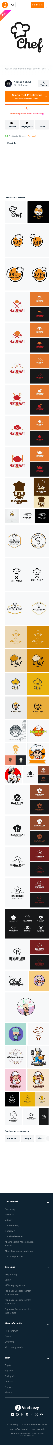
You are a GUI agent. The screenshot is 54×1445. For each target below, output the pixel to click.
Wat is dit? (32, 136)
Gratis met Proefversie (27, 96)
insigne (27, 1330)
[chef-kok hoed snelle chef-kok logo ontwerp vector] (19, 552)
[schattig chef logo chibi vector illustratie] (15, 836)
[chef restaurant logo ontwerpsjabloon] (26, 673)
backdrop (12, 1330)
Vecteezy (9, 1406)
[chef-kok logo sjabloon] (15, 1207)
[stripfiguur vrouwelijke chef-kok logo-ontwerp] (15, 1230)
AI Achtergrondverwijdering (19, 1442)
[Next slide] (42, 1330)
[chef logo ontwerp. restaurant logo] (15, 233)
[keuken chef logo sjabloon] (15, 767)
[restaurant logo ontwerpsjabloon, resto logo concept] (15, 790)
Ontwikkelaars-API (14, 1428)
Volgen (43, 85)
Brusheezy (10, 1400)
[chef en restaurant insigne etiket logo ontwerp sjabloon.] (26, 261)
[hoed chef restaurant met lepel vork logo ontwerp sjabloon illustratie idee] (18, 857)
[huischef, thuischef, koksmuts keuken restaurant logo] (17, 1308)
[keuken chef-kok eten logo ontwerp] (13, 1289)
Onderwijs (10, 1422)
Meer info (11, 141)
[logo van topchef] (12, 536)
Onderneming (12, 1417)
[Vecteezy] (5, 5)
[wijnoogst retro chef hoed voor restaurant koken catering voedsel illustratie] (15, 1184)
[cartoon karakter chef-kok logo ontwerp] (15, 1253)
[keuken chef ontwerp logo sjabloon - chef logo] (15, 210)
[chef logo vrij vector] (15, 1085)
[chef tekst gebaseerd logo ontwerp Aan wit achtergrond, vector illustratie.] (16, 1063)
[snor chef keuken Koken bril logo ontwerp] (26, 513)
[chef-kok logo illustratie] (36, 834)
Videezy (8, 1411)
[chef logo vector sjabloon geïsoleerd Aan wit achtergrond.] (15, 1161)
